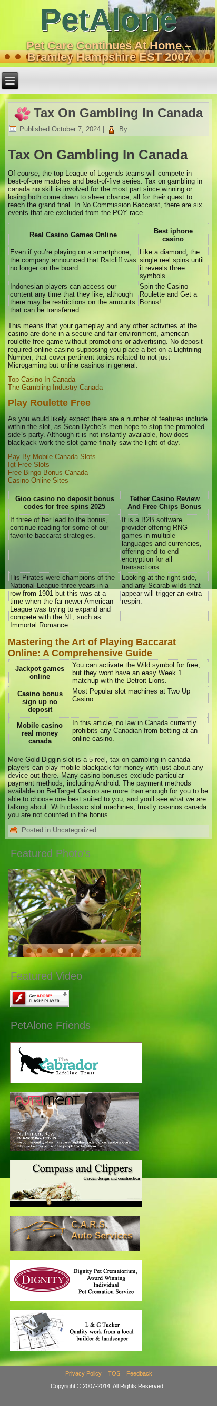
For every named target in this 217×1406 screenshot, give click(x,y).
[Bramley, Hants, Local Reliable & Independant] (75, 1251)
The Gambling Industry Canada (55, 387)
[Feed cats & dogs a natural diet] (74, 1151)
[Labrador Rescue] (76, 1082)
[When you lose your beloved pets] (76, 1301)
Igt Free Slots (29, 464)
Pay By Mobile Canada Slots (52, 457)
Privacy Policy (83, 1373)
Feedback (139, 1373)
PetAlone (108, 19)
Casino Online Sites (38, 480)
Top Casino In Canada (41, 379)
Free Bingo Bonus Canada (48, 472)
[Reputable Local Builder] (76, 1350)
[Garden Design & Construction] (76, 1206)
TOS (114, 1373)
